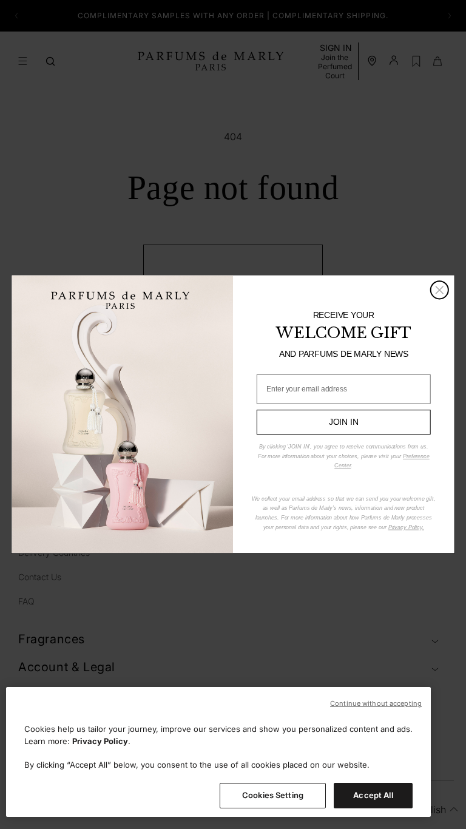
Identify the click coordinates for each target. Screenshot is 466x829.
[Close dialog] (439, 290)
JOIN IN (344, 422)
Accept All (373, 795)
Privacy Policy (100, 741)
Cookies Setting (272, 795)
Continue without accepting (376, 703)
